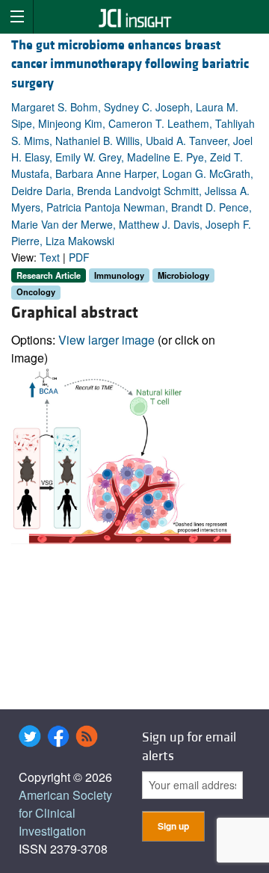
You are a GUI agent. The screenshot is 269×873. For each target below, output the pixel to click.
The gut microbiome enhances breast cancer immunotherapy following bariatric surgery (130, 64)
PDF (79, 257)
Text (50, 257)
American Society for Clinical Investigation (65, 812)
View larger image (106, 339)
